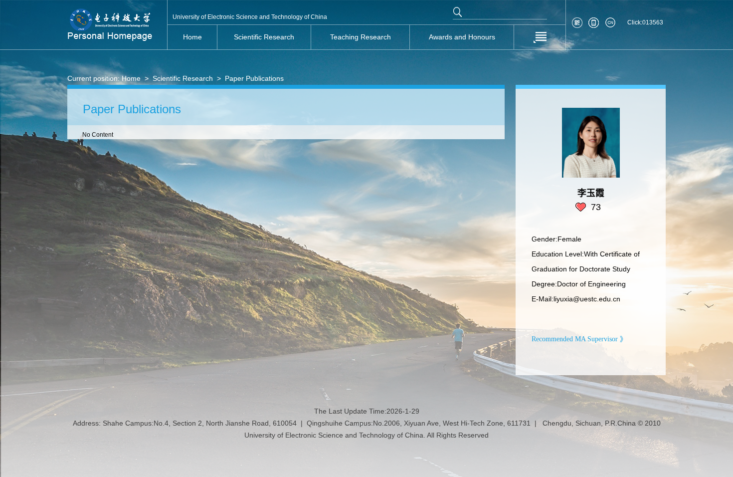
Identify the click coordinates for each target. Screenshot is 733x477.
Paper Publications (254, 78)
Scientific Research (183, 78)
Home (131, 78)
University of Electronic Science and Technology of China (250, 16)
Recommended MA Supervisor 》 (579, 339)
